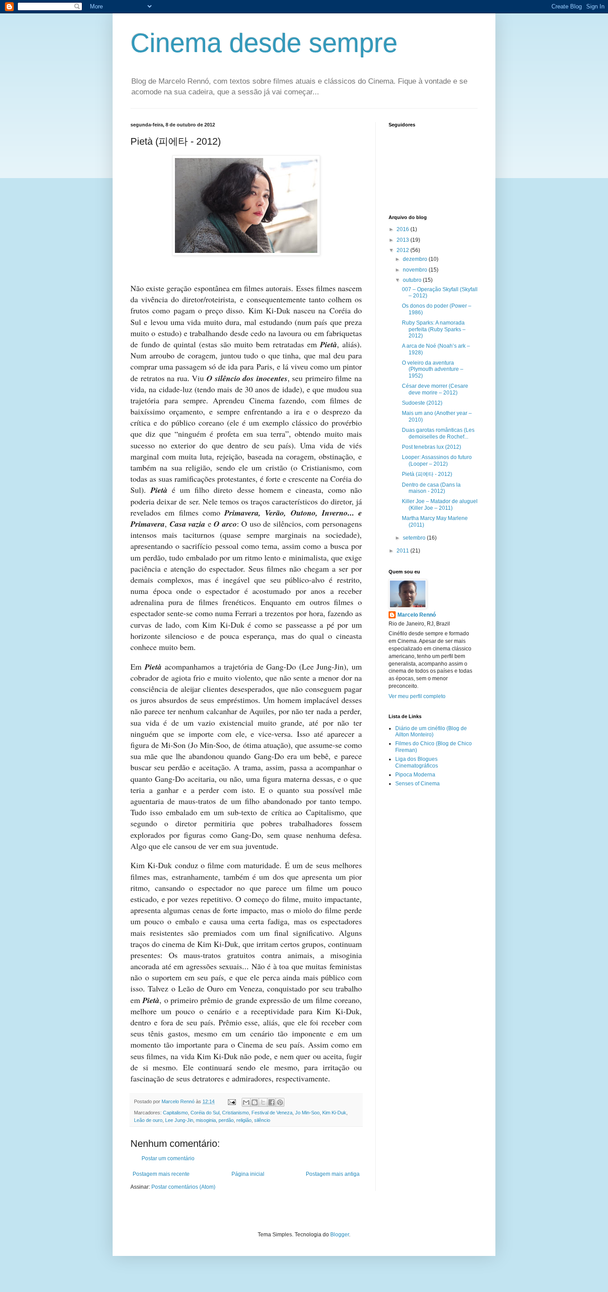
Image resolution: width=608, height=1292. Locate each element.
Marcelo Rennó (416, 615)
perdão (226, 1120)
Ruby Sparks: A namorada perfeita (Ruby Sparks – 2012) (434, 329)
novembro (416, 270)
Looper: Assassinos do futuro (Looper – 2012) (437, 460)
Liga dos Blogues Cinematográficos (416, 762)
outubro (413, 280)
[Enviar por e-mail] (246, 1102)
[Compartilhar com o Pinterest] (280, 1102)
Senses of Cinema (417, 783)
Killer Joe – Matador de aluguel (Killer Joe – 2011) (440, 504)
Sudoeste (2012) (422, 403)
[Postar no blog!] (254, 1102)
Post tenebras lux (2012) (431, 447)
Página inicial (247, 1174)
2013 (403, 240)
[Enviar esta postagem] (231, 1101)
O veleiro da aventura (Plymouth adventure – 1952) (432, 369)
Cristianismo (235, 1112)
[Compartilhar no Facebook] (271, 1102)
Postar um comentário (168, 1158)
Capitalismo (175, 1112)
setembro (415, 538)
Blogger (339, 1234)
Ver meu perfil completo (417, 696)
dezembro (416, 259)
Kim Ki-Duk (334, 1112)
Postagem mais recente (161, 1174)
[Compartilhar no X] (263, 1102)
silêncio (262, 1120)
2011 (403, 551)
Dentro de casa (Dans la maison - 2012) (431, 488)
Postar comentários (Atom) (183, 1187)
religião (243, 1120)
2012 (403, 250)
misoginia (206, 1120)
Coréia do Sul (205, 1112)
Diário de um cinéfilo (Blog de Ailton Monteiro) (431, 731)
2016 (403, 229)
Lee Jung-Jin (179, 1120)
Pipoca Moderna (415, 775)
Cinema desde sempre (263, 43)
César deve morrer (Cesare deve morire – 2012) (435, 389)
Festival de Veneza (271, 1112)
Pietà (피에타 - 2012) (427, 474)
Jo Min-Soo (307, 1112)
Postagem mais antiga (333, 1174)
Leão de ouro (148, 1120)
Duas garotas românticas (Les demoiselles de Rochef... (438, 433)
